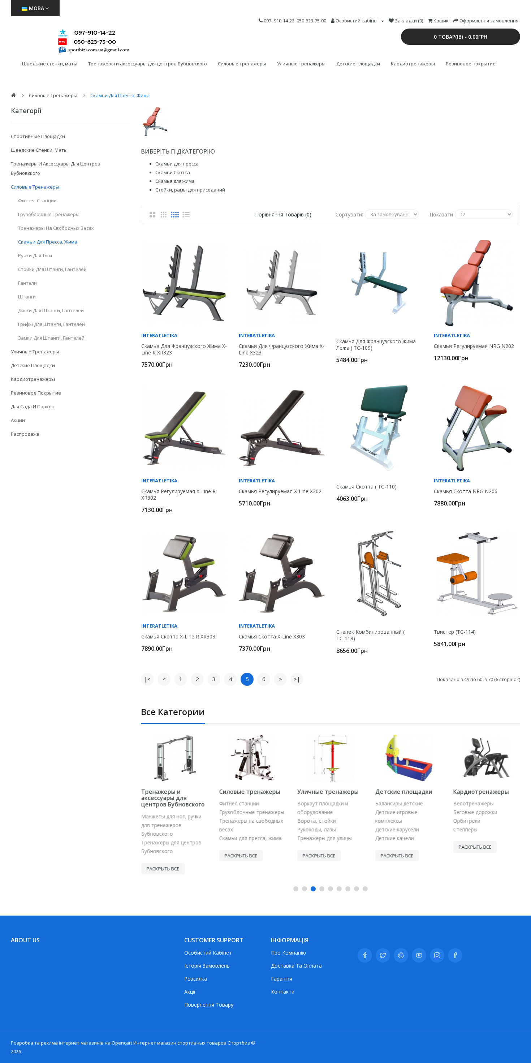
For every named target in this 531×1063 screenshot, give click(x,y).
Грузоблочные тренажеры (48, 214)
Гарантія (281, 978)
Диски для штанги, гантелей (51, 310)
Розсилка (195, 978)
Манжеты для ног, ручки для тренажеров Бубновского (171, 825)
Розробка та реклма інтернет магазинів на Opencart (71, 1043)
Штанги (27, 296)
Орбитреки (466, 820)
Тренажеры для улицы (324, 838)
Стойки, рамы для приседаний (190, 189)
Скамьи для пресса (177, 163)
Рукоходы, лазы (316, 829)
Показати (441, 214)
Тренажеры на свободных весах (56, 228)
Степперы (465, 829)
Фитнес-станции (37, 200)
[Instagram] (437, 955)
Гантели (27, 283)
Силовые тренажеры (242, 63)
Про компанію (288, 952)
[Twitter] (383, 955)
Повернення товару (208, 1004)
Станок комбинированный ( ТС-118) (370, 635)
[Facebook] (365, 955)
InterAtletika (159, 335)
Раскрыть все (162, 868)
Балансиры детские (399, 803)
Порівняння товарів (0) (283, 214)
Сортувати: (349, 214)
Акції (189, 991)
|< (147, 679)
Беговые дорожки (475, 812)
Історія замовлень (207, 965)
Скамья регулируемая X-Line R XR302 (178, 494)
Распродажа (25, 434)
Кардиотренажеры (413, 63)
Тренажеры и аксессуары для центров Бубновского (147, 63)
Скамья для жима (175, 181)
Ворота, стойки (316, 820)
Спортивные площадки (38, 136)
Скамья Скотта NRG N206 (465, 491)
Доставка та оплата (296, 965)
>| (297, 679)
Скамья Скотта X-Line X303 (272, 636)
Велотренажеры (473, 803)
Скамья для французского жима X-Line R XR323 (184, 349)
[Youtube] (419, 955)
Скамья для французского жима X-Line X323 (281, 349)
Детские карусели (397, 829)
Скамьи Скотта (172, 172)
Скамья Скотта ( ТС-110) (366, 486)
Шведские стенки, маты (49, 63)
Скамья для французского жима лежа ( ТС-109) (376, 344)
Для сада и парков (33, 406)
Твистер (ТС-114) (455, 632)
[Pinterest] (455, 955)
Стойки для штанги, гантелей (52, 269)
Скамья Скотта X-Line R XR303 (178, 636)
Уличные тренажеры (301, 63)
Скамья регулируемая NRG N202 (474, 346)
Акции (18, 420)
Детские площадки (358, 63)
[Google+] (401, 955)
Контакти (282, 991)
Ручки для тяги (35, 255)
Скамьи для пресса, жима (120, 95)
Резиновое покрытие (471, 63)
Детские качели (394, 838)
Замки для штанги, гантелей (51, 338)
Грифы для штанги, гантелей (51, 324)
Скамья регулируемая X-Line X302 (280, 491)
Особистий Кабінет (208, 952)
